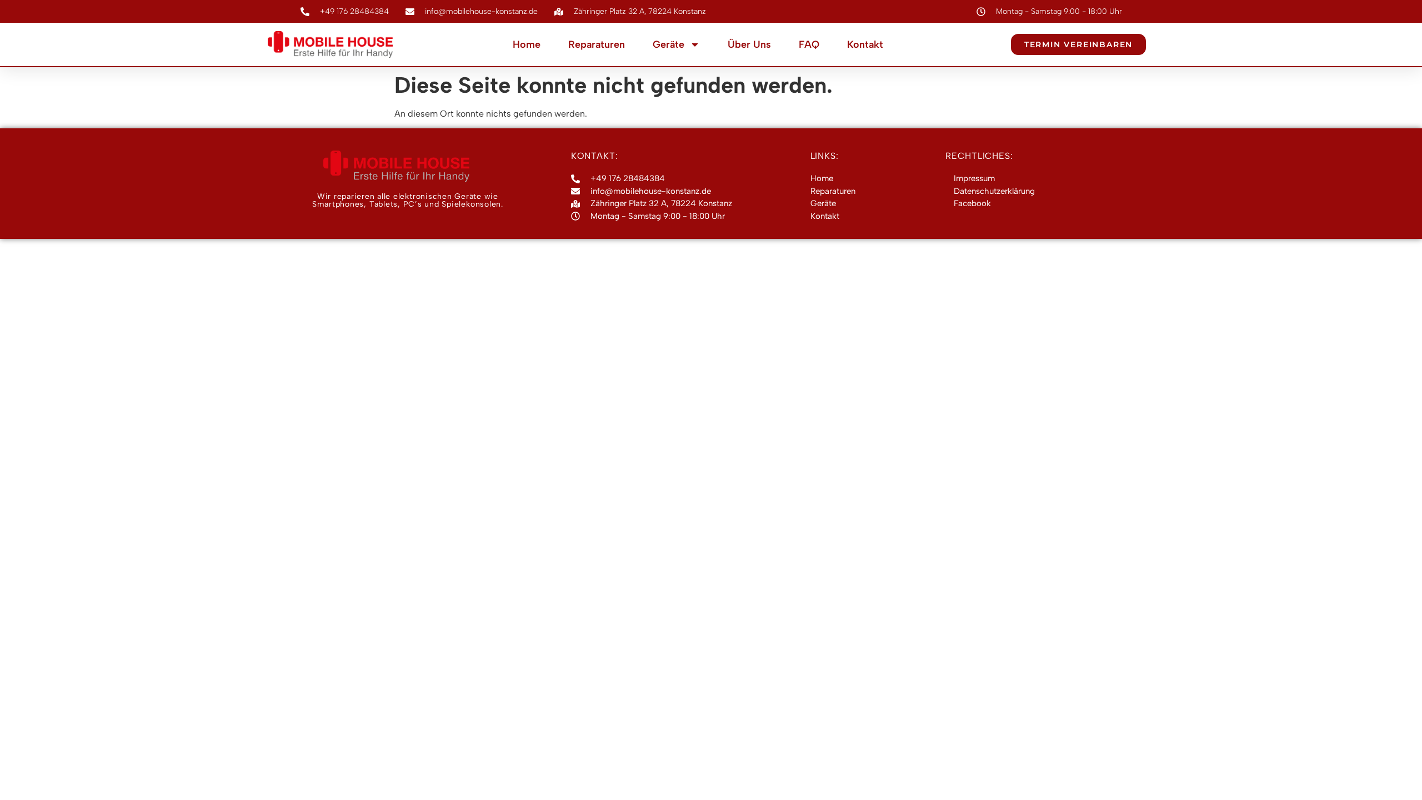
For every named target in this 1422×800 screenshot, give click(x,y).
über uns (749, 44)
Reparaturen (596, 44)
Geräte (668, 44)
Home (526, 44)
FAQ (809, 44)
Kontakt (865, 44)
